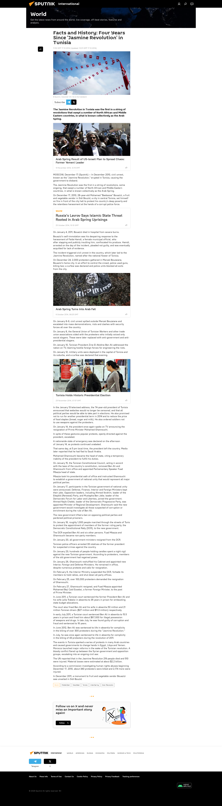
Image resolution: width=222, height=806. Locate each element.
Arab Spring (94, 685)
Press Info (44, 776)
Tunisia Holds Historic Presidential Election (83, 395)
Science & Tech (124, 753)
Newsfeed (76, 685)
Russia (90, 753)
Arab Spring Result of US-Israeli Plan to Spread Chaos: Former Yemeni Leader (90, 160)
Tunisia (85, 685)
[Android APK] (184, 786)
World (59, 211)
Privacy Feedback (112, 776)
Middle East (66, 685)
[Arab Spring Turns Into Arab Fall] (91, 289)
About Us (32, 776)
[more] (126, 167)
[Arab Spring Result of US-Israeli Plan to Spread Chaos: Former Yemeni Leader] (91, 139)
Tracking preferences (131, 776)
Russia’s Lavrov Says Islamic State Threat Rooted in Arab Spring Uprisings (89, 217)
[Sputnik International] (42, 7)
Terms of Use (56, 776)
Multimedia (138, 753)
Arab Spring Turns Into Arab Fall (76, 309)
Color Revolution (107, 685)
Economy (100, 753)
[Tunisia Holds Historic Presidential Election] (91, 375)
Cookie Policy (82, 776)
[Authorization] (179, 3)
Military (111, 753)
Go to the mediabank (80, 97)
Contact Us (69, 776)
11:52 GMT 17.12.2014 (61, 48)
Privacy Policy (96, 776)
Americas (80, 753)
